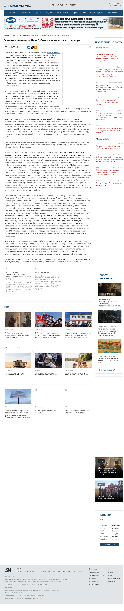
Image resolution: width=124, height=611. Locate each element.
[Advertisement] (77, 78)
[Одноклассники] (35, 47)
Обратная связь (114, 578)
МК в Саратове (12, 347)
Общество (49, 13)
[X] (32, 47)
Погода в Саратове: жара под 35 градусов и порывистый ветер (109, 130)
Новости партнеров (97, 13)
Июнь (114, 531)
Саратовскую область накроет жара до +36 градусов (109, 184)
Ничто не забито (48, 55)
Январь (103, 525)
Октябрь (115, 536)
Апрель (115, 528)
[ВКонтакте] (28, 47)
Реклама (111, 581)
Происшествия (62, 13)
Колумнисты (93, 581)
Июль (102, 534)
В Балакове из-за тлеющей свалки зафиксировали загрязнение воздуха (108, 172)
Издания (92, 578)
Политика (14, 13)
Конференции (94, 584)
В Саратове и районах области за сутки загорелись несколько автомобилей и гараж (109, 159)
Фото (110, 569)
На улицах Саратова (96, 575)
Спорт (110, 575)
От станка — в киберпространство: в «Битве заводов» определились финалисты (109, 88)
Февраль (116, 525)
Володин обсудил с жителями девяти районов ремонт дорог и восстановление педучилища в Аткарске (109, 73)
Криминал (37, 13)
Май (102, 531)
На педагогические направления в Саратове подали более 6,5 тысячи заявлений (107, 57)
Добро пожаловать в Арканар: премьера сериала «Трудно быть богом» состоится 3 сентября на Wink (107, 331)
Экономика (25, 13)
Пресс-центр (94, 572)
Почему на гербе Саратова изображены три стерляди (108, 147)
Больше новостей (107, 370)
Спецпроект (112, 13)
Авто (84, 13)
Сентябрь (104, 536)
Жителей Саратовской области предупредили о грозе (107, 102)
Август (115, 534)
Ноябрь (103, 539)
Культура (75, 13)
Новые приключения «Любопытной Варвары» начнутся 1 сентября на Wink (108, 359)
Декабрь (115, 539)
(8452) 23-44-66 (20, 569)
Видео (110, 572)
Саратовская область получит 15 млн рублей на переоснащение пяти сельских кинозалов (109, 116)
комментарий (53, 53)
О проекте (93, 569)
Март (102, 528)
